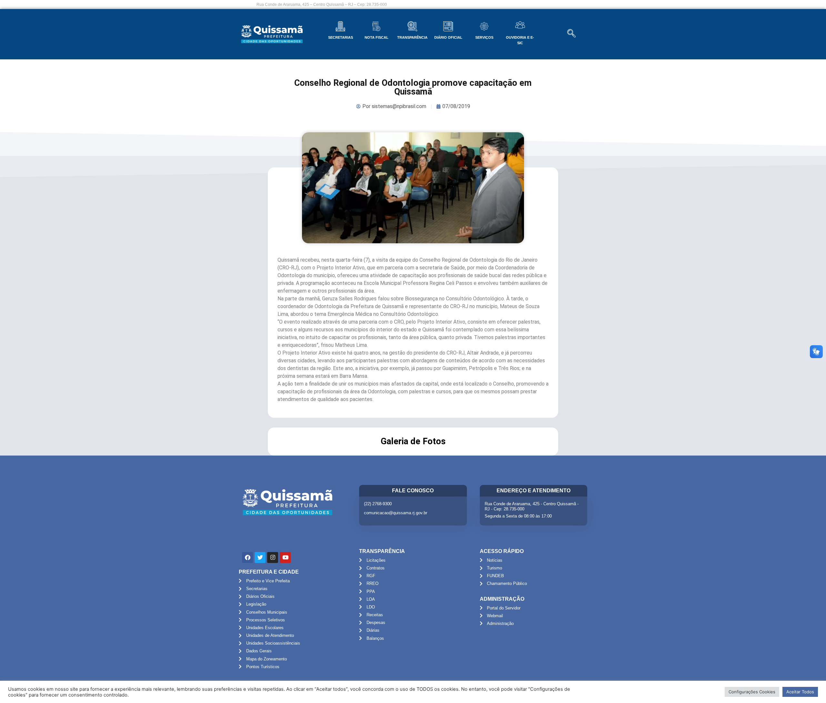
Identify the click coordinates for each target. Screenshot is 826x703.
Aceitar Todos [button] (800, 691)
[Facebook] (247, 557)
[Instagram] (272, 557)
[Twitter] (260, 557)
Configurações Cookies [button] (752, 691)
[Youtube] (285, 557)
